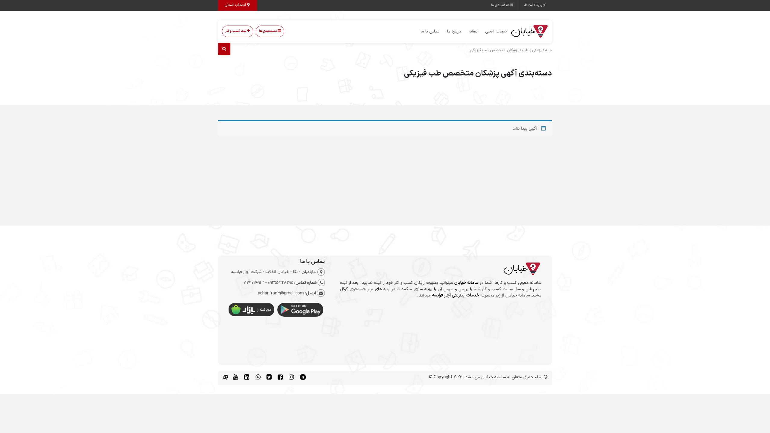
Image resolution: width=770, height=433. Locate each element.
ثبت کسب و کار (236, 31)
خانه (548, 50)
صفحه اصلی (496, 31)
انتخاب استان (235, 5)
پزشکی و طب (531, 50)
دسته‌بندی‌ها (268, 31)
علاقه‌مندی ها (500, 5)
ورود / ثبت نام (533, 5)
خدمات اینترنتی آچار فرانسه (455, 295)
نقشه (473, 31)
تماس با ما (429, 31)
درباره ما (454, 31)
